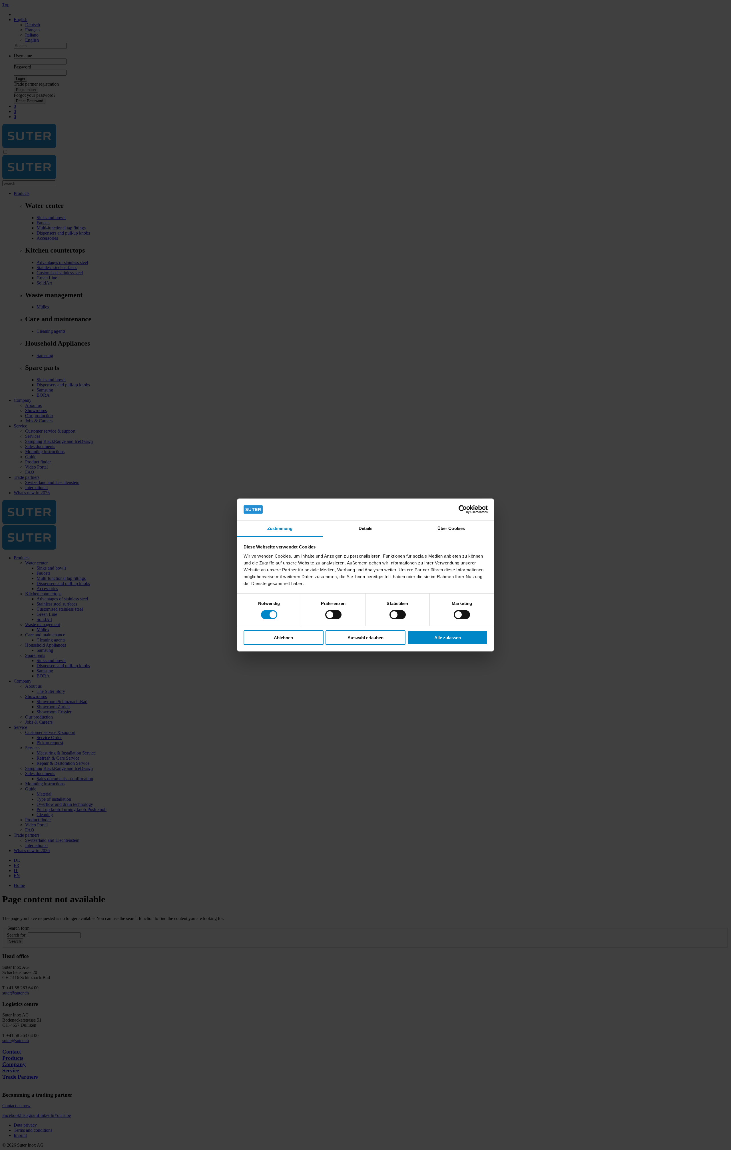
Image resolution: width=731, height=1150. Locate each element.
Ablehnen (283, 637)
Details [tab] (366, 528)
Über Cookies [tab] (451, 528)
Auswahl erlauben (365, 637)
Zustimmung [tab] (280, 528)
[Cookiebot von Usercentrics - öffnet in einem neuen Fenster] (463, 509)
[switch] (333, 614)
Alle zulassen (447, 637)
